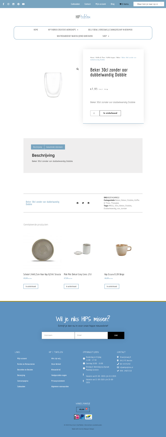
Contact (88, 4)
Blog (113, 4)
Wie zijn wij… (56, 358)
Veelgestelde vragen (59, 375)
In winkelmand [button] (31, 286)
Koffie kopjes (110, 57)
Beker (118, 57)
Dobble (130, 200)
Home (36, 29)
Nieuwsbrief (56, 370)
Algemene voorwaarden (60, 386)
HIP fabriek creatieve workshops (62, 29)
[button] (77, 69)
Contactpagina (22, 381)
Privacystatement (58, 381)
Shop (105, 36)
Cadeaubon (75, 4)
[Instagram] (8, 4)
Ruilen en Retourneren (26, 364)
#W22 (111, 205)
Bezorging (21, 375)
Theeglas (115, 203)
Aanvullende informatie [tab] (54, 147)
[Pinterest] (18, 4)
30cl (116, 205)
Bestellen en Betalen (25, 370)
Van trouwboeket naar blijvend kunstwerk (75, 36)
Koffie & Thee (100, 57)
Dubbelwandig (110, 208)
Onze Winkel (56, 364)
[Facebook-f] (3, 4)
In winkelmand (110, 113)
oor (118, 208)
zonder (124, 208)
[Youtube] (23, 4)
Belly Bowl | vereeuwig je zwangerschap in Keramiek (110, 29)
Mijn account (101, 4)
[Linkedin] (13, 4)
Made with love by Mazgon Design (83, 429)
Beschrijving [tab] (37, 147)
